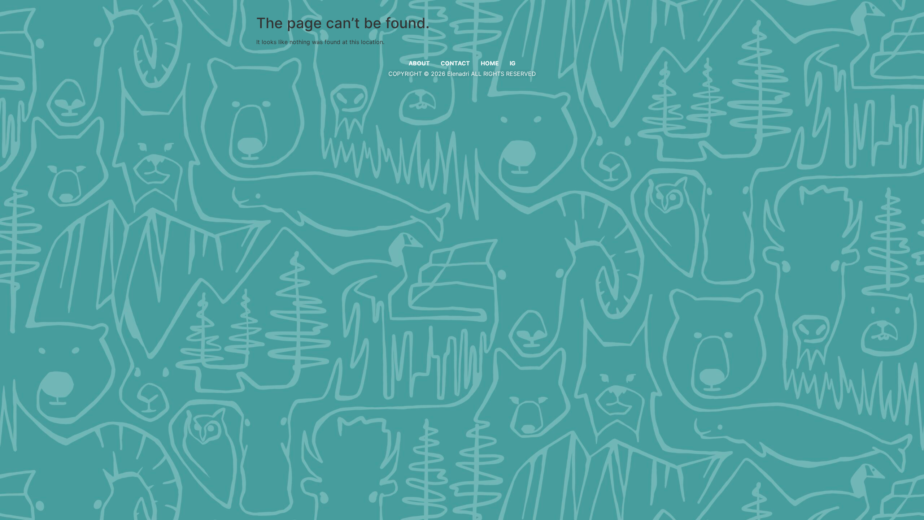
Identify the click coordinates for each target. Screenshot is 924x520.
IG (512, 63)
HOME (490, 63)
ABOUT (419, 63)
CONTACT (455, 63)
